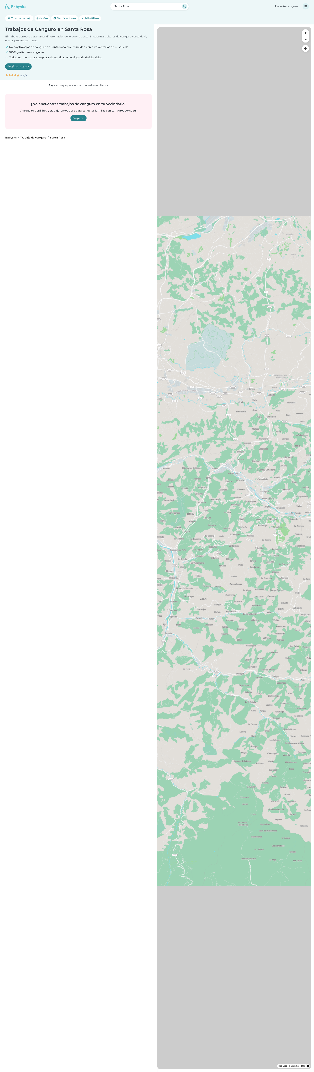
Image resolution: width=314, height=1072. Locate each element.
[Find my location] (305, 48)
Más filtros (92, 18)
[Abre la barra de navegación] (306, 6)
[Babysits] (15, 6)
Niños (44, 18)
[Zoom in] (305, 32)
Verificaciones (66, 18)
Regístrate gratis (18, 66)
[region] (234, 548)
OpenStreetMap (298, 1065)
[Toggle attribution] (308, 1066)
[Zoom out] (305, 39)
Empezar (78, 118)
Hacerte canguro (286, 6)
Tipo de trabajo (20, 18)
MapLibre (283, 1065)
